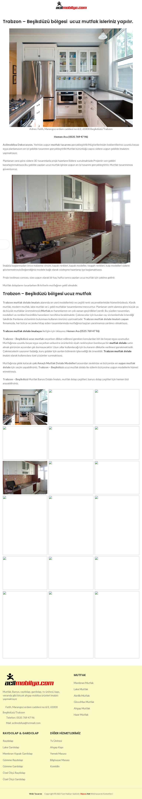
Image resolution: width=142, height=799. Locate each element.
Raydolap (8, 740)
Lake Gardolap (11, 747)
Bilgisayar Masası (60, 760)
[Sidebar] (4, 244)
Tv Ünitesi (56, 740)
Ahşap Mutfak (82, 708)
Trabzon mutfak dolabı (117, 351)
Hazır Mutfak (81, 714)
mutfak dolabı (118, 342)
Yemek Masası (58, 753)
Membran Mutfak (84, 682)
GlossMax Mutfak (84, 701)
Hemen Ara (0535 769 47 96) (83, 331)
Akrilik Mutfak (82, 695)
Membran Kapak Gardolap (18, 753)
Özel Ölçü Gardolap (14, 779)
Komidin (55, 766)
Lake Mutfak (81, 689)
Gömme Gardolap (13, 766)
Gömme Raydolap (13, 760)
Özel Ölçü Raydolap (14, 772)
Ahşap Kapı (56, 747)
